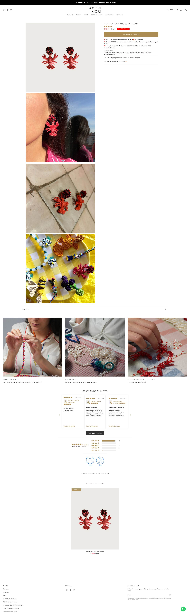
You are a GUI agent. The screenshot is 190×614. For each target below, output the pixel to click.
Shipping (25, 309)
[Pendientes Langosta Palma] (95, 519)
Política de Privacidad (10, 612)
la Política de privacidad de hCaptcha (161, 598)
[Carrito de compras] (185, 10)
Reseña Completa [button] (69, 426)
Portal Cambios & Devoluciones (13, 605)
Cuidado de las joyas (9, 599)
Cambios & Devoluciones (11, 608)
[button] (78, 15)
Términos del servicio (10, 602)
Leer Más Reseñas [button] (95, 433)
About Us (6, 592)
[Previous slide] (59, 415)
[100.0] (90, 460)
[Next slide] (130, 415)
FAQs (4, 595)
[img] (68, 397)
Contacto (6, 589)
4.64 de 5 (85, 444)
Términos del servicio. (134, 599)
